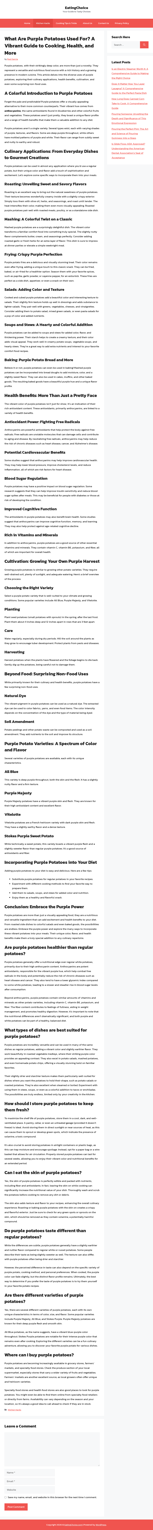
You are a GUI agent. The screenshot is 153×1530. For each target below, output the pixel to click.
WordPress (101, 1524)
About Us (87, 23)
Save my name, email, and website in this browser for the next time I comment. (52, 1497)
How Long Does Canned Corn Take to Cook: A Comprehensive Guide (129, 103)
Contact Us (103, 23)
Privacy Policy (122, 23)
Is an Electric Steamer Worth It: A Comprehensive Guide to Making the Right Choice (130, 73)
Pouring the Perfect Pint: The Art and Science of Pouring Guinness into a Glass (130, 133)
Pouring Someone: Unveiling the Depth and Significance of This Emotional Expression (130, 118)
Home (27, 23)
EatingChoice (76, 7)
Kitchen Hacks (43, 23)
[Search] (144, 44)
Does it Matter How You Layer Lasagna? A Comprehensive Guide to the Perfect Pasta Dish (129, 88)
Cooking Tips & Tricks (66, 23)
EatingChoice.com (73, 1524)
